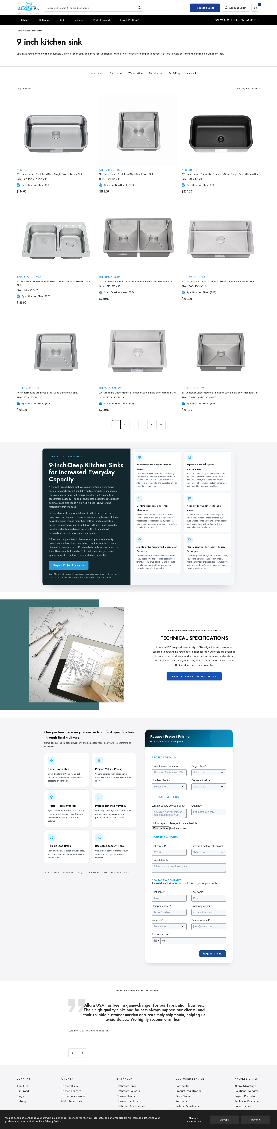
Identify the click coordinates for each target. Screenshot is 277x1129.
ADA (61, 19)
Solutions (79, 19)
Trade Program (129, 19)
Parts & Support (101, 19)
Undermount (96, 73)
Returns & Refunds (187, 1106)
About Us (22, 1086)
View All (191, 73)
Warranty (181, 1101)
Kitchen (25, 19)
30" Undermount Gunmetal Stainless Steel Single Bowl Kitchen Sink (220, 173)
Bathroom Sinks (127, 1086)
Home (19, 30)
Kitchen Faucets (71, 1091)
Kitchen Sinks (69, 1086)
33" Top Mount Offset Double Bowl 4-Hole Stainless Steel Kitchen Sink (54, 283)
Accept (224, 1119)
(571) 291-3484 (222, 20)
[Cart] (255, 8)
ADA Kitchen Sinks (72, 1101)
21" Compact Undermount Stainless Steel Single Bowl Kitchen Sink (220, 392)
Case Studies (243, 1106)
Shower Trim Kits (127, 1101)
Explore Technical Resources (194, 676)
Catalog (22, 1101)
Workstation (135, 73)
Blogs (20, 1096)
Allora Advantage (245, 1086)
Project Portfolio (245, 1096)
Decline (255, 1119)
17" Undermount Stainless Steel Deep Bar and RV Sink (47, 392)
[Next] (160, 424)
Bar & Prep (174, 73)
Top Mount (116, 73)
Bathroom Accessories (131, 1106)
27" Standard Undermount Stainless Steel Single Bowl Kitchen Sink (137, 392)
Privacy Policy (53, 1121)
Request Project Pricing (66, 565)
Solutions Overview (246, 1091)
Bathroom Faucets (128, 1091)
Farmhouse (155, 73)
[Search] (139, 8)
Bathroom (44, 19)
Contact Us (182, 1086)
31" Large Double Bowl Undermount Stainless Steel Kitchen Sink (135, 281)
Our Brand (23, 1091)
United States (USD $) (245, 20)
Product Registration (188, 1091)
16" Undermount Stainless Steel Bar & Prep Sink (126, 173)
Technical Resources (247, 1101)
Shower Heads (126, 1096)
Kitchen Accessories (73, 1096)
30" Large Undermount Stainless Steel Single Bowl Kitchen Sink (218, 281)
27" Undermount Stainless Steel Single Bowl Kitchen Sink (49, 173)
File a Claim (183, 1096)
